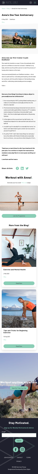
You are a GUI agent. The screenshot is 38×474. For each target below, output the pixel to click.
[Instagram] (22, 450)
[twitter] (27, 168)
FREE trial (24, 182)
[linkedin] (22, 168)
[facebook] (17, 168)
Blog (8, 8)
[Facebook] (15, 450)
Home (3, 8)
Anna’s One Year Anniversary (19, 8)
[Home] (10, 2)
